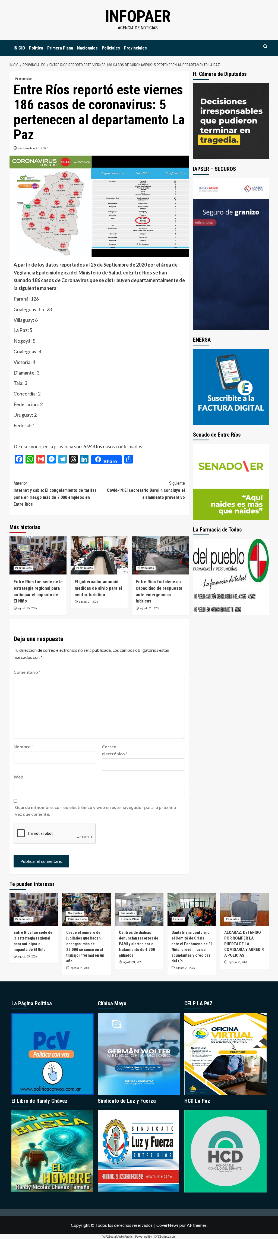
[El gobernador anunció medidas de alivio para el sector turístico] (99, 555)
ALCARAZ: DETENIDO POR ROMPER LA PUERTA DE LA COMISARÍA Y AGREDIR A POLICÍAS (244, 944)
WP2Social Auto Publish (118, 1236)
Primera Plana (60, 48)
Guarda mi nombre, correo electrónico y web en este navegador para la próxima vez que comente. (95, 811)
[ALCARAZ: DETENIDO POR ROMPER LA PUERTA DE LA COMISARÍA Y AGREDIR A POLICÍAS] (244, 909)
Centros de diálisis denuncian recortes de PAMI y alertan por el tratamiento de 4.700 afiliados (138, 944)
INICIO (19, 48)
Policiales (111, 48)
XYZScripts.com (165, 1236)
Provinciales (135, 48)
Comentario (27, 672)
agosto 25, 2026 (27, 608)
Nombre (23, 746)
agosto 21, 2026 (88, 602)
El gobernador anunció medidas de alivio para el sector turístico (98, 588)
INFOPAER (137, 16)
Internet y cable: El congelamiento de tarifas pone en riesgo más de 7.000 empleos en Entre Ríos (55, 494)
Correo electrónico (115, 750)
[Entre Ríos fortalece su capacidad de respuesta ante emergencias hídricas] (160, 555)
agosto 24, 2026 (80, 968)
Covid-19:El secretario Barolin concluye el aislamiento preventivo (146, 490)
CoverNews (167, 1225)
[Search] (265, 46)
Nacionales (87, 48)
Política (36, 48)
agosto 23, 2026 (238, 962)
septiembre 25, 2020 (33, 148)
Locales (178, 919)
